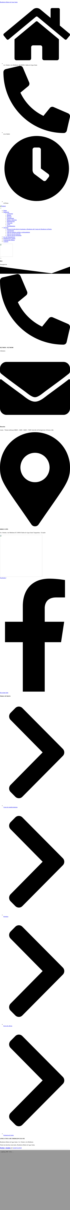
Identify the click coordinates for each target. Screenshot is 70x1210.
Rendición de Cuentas (9, 238)
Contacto (5, 241)
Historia (9, 215)
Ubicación (9, 223)
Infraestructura (11, 221)
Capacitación (10, 230)
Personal (9, 216)
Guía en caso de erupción (13, 234)
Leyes (8, 224)
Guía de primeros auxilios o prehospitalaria (18, 232)
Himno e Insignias (12, 220)
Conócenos (10, 213)
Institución (6, 212)
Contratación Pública (9, 240)
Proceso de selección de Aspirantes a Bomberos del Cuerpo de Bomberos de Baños (29, 229)
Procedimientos (11, 226)
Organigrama (10, 218)
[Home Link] (6, 256)
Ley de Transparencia (9, 237)
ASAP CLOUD (17, 1148)
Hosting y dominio (5, 1148)
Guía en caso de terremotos (14, 235)
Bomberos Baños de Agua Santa (9, 2)
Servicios (5, 227)
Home (5, 210)
